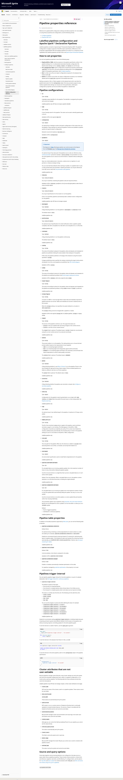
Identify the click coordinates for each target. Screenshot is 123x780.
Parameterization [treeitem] (9, 81)
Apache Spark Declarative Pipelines (74, 52)
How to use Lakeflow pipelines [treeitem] (11, 56)
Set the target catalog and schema (70, 275)
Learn (41, 19)
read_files (43, 760)
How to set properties (109, 25)
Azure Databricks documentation (51, 19)
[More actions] (82, 19)
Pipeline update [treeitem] (9, 78)
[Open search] (116, 11)
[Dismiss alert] (120, 3)
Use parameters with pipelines (62, 169)
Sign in (119, 11)
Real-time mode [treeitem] (9, 69)
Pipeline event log (46, 401)
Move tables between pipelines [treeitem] (10, 86)
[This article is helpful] (115, 39)
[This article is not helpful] (117, 39)
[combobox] (10, 21)
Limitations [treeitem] (7, 105)
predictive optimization (60, 567)
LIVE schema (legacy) (74, 262)
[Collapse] (19, 18)
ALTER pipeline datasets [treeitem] (11, 83)
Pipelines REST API (46, 37)
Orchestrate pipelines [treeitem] (10, 71)
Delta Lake (65, 521)
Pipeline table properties (110, 28)
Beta (52, 147)
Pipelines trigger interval (110, 30)
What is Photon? (61, 366)
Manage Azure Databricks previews (66, 149)
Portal (107, 14)
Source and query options (110, 35)
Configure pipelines (46, 35)
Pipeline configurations (110, 27)
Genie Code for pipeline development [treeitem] (10, 59)
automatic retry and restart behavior (73, 501)
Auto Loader (51, 760)
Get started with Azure (116, 14)
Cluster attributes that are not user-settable (112, 33)
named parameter (46, 154)
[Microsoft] (2, 11)
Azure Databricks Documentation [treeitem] (10, 23)
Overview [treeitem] (6, 39)
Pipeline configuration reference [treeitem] (11, 92)
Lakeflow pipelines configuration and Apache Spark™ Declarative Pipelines (112, 22)
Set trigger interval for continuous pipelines (58, 579)
